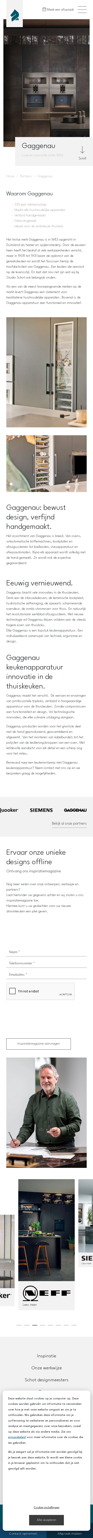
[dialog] (46, 1461)
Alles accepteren (46, 1520)
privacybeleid (17, 1437)
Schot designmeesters (46, 1380)
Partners (26, 176)
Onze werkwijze (46, 1368)
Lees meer (30, 1305)
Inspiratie (46, 1356)
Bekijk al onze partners (69, 824)
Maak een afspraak (60, 10)
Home (10, 176)
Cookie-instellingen (46, 1507)
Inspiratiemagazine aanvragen (38, 1044)
